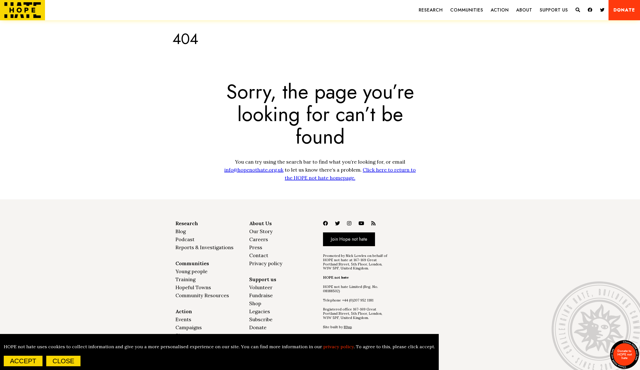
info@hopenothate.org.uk (254, 170)
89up (348, 327)
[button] (430, 10)
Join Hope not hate (349, 239)
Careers (258, 239)
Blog (181, 231)
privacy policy (338, 346)
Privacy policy (265, 263)
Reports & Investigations (205, 247)
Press (255, 247)
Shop (255, 303)
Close (63, 361)
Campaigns (189, 327)
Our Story (261, 231)
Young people (192, 271)
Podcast (185, 239)
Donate (624, 10)
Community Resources (202, 295)
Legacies (259, 311)
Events (183, 319)
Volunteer (260, 287)
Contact (258, 255)
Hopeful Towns (193, 287)
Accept (23, 361)
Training (186, 279)
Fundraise (261, 295)
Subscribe (260, 319)
